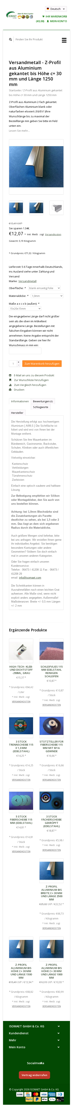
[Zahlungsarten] (20, 1094)
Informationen (20, 401)
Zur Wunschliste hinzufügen (31, 380)
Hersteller (17, 413)
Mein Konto (58, 21)
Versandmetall (27, 281)
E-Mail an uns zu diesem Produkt (33, 375)
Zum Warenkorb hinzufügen (42, 363)
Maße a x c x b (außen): (24, 303)
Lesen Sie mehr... (19, 130)
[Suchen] (11, 39)
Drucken (18, 389)
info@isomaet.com (30, 577)
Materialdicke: (18, 296)
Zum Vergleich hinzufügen (29, 385)
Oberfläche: (17, 288)
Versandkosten (53, 234)
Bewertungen (43, 401)
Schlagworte (40, 407)
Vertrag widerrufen (34, 1075)
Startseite (15, 90)
